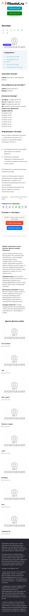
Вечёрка (5, 478)
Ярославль (7, 44)
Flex (3, 504)
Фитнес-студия (7, 424)
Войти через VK (14, 228)
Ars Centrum (6, 343)
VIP (3, 370)
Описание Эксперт (13, 57)
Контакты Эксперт (13, 64)
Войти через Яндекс (14, 223)
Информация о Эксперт (15, 67)
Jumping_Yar (6, 531)
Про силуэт (6, 397)
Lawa (3, 451)
